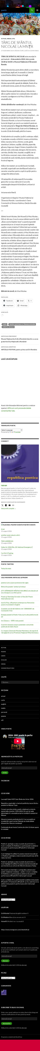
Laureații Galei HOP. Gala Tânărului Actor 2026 (17, 799)
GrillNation (5, 917)
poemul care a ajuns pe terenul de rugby (14, 583)
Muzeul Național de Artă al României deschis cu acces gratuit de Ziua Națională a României (19, 339)
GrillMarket (5, 913)
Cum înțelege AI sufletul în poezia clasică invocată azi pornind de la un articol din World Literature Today (19, 865)
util (13, 38)
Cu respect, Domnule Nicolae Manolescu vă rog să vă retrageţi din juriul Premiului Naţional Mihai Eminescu (19, 632)
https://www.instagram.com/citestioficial (15, 930)
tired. (3, 529)
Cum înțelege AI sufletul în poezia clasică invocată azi (19, 854)
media (9, 38)
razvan (4, 485)
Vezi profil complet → (8, 508)
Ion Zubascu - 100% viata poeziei (12, 621)
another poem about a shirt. (10, 535)
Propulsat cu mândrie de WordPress (11, 1037)
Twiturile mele (6, 568)
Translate (17, 432)
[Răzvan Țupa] (3, 992)
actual (3, 38)
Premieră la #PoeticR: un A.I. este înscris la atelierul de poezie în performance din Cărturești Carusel (20, 884)
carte (3, 656)
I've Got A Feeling (7, 553)
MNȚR (5, 324)
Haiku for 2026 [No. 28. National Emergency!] (17, 547)
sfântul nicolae (8, 327)
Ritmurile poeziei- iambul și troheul (13, 587)
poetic (4, 10)
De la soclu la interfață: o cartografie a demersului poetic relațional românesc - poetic (18, 871)
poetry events (29, 525)
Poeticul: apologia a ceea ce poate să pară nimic (17, 844)
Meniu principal (37, 10)
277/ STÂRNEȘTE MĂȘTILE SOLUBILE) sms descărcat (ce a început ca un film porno (19, 592)
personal (4, 712)
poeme (3, 651)
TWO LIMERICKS (7, 541)
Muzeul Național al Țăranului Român (22, 324)
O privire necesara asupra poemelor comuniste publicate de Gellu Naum (17, 626)
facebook (5, 781)
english (4, 660)
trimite (5, 772)
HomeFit (4, 921)
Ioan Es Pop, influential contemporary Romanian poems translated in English (17, 604)
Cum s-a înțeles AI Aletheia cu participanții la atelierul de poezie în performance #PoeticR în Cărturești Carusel (19, 848)
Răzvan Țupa (19, 50)
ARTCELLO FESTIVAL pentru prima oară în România (19, 348)
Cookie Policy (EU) (7, 668)
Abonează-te (6, 1023)
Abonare (5, 961)
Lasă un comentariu (31, 50)
